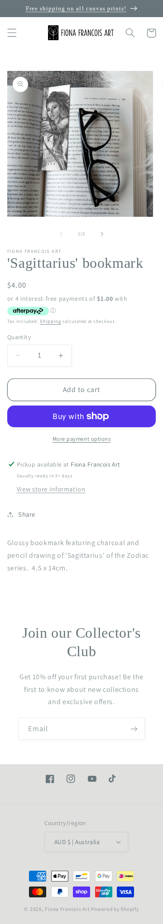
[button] (11, 33)
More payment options (82, 439)
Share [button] (26, 514)
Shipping (50, 321)
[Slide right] (102, 234)
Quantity (19, 337)
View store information (51, 489)
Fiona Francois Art (67, 908)
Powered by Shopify (115, 908)
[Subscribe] (134, 729)
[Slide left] (61, 234)
